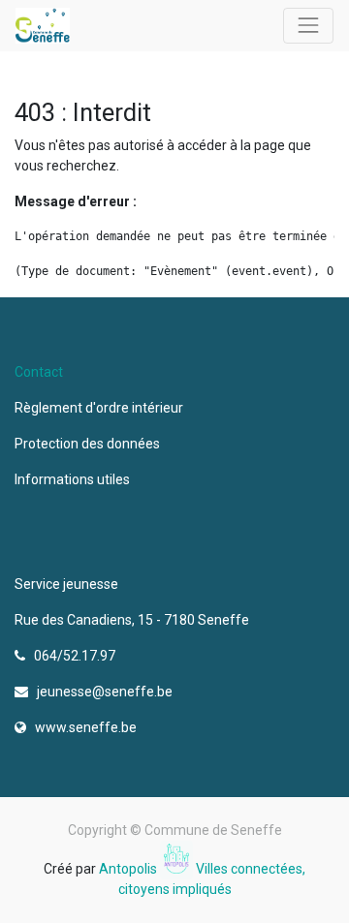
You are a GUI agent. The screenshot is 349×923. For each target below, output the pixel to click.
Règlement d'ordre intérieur (99, 407)
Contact (39, 372)
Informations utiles (74, 479)
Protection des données (90, 443)
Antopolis (129, 869)
